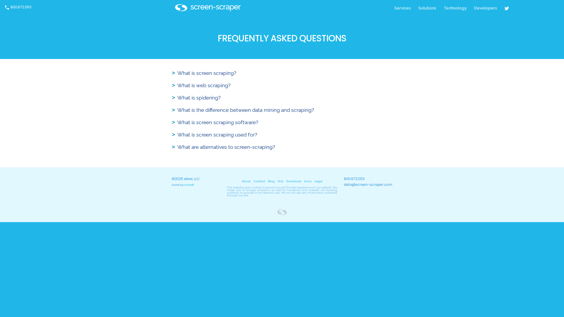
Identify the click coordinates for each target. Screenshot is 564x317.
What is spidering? (199, 98)
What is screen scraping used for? (217, 135)
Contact (259, 181)
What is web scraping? (203, 85)
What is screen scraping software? (217, 122)
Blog (271, 181)
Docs (308, 181)
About (246, 181)
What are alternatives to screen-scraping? (226, 147)
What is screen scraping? (206, 73)
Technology (455, 8)
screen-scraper (215, 6)
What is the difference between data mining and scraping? (245, 110)
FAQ (280, 181)
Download (293, 181)
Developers (485, 8)
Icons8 (189, 185)
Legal (318, 181)
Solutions (427, 8)
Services (402, 8)
